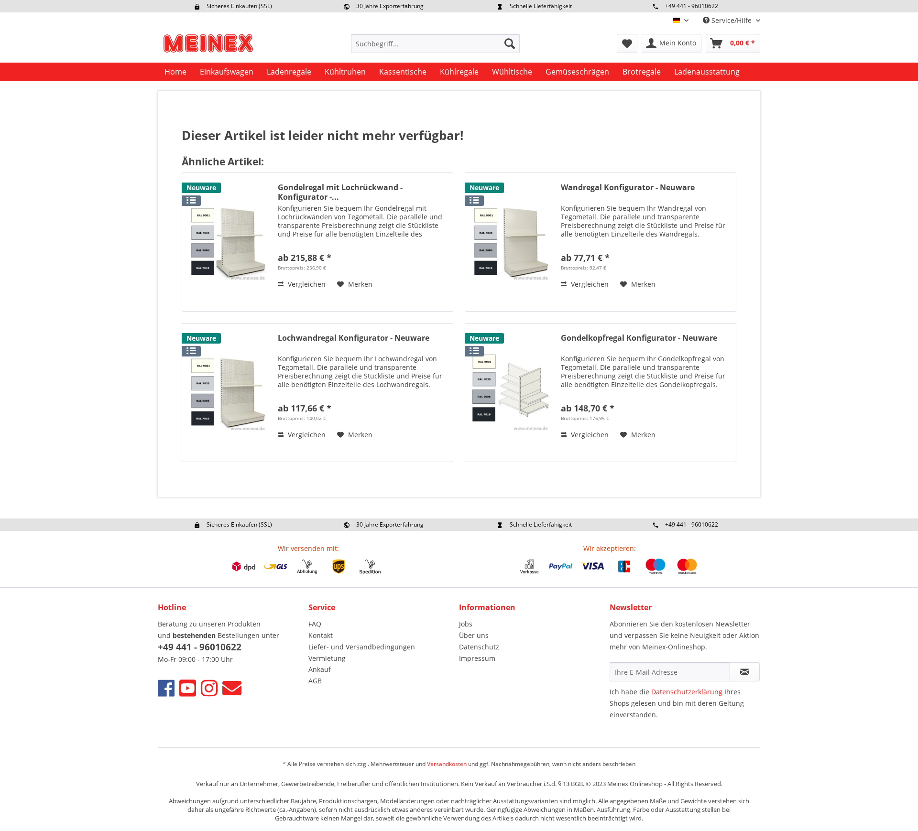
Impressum (477, 658)
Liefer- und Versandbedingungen (361, 646)
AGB (315, 680)
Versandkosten (447, 764)
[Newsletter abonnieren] (745, 671)
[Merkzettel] (627, 43)
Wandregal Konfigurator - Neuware (628, 188)
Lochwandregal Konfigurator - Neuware (353, 338)
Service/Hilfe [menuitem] (732, 20)
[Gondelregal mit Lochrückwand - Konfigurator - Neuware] (227, 242)
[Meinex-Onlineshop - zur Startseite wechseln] (208, 46)
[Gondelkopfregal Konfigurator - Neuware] (510, 392)
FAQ (314, 623)
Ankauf (319, 669)
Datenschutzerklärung (686, 691)
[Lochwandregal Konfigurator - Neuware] (227, 392)
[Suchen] (510, 43)
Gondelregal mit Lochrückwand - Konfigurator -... (340, 192)
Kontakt (320, 635)
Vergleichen (306, 284)
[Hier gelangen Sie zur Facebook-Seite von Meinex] (166, 688)
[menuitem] (435, 43)
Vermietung (327, 658)
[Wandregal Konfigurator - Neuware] (510, 242)
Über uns (474, 635)
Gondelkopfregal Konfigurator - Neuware (639, 338)
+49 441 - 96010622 (691, 6)
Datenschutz (479, 646)
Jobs (465, 623)
